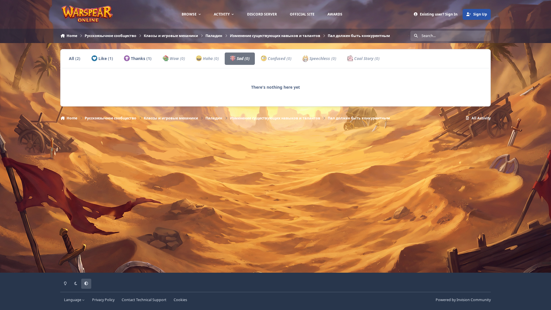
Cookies (180, 299)
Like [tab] (105, 58)
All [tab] (74, 58)
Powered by (463, 299)
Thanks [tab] (141, 58)
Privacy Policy (103, 299)
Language (73, 299)
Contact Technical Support (144, 299)
